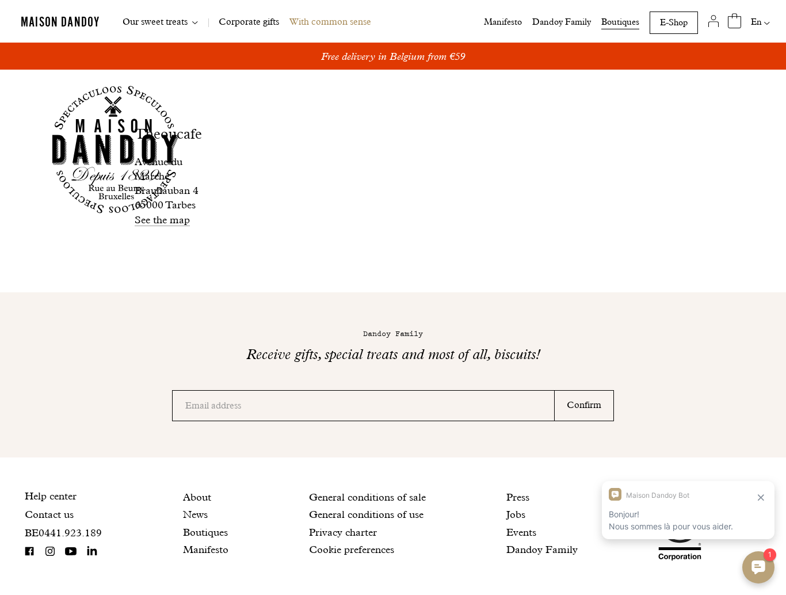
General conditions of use (366, 514)
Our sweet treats (155, 21)
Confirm (584, 404)
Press (517, 497)
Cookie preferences (351, 549)
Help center (51, 496)
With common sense (330, 21)
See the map (162, 219)
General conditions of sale (367, 497)
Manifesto (503, 22)
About (197, 497)
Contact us (49, 514)
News (195, 514)
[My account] (713, 21)
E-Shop (674, 22)
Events (521, 532)
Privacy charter (343, 532)
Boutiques (620, 22)
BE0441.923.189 (63, 533)
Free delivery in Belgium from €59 (393, 56)
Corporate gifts (249, 21)
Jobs (515, 514)
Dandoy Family (561, 22)
